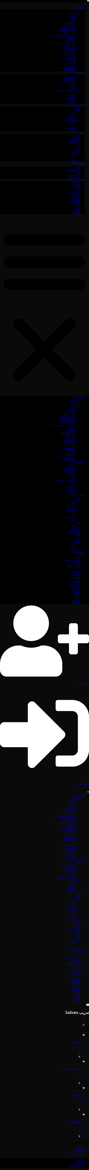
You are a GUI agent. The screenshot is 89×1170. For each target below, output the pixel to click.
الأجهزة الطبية (70, 65)
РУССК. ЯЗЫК (74, 187)
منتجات (77, 172)
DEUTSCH (76, 197)
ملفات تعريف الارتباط (76, 1155)
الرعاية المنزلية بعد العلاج (66, 90)
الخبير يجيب (71, 115)
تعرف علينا (81, 132)
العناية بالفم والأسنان (68, 58)
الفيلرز (73, 88)
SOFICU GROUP (73, 142)
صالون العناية (71, 127)
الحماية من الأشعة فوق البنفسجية (63, 35)
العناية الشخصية (70, 50)
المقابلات (76, 150)
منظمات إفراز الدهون (68, 30)
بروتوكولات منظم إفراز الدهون (72, 1069)
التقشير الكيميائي (69, 78)
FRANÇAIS (76, 200)
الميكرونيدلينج (71, 63)
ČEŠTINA (76, 205)
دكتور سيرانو (75, 93)
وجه (74, 123)
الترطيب (72, 20)
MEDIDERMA (79, 73)
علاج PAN (72, 85)
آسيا (74, 157)
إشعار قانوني (80, 1150)
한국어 (77, 207)
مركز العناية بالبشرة (72, 120)
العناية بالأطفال (70, 45)
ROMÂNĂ (76, 212)
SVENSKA (76, 202)
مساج (74, 130)
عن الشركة (76, 137)
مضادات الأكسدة (69, 23)
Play (83, 1049)
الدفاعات (72, 55)
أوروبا (74, 160)
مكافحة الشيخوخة (69, 25)
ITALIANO (76, 192)
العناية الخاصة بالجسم (68, 43)
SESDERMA (80, 8)
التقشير (73, 95)
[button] (44, 305)
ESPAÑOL (76, 182)
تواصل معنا (80, 1147)
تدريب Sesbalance (77, 1122)
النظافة (73, 18)
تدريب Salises (79, 1042)
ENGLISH (76, 185)
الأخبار (78, 145)
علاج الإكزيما (71, 38)
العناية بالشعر (71, 40)
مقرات (77, 108)
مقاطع (82, 165)
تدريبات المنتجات (73, 75)
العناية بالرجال (70, 48)
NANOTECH (75, 140)
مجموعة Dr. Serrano (68, 68)
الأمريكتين (72, 155)
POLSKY (77, 210)
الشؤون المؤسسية (73, 175)
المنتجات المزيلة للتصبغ (67, 28)
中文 (78, 190)
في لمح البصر (71, 118)
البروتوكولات (75, 10)
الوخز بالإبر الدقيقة (69, 80)
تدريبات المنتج (75, 15)
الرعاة (78, 147)
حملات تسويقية (74, 13)
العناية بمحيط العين (69, 33)
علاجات (73, 113)
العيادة (77, 110)
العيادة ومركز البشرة (77, 105)
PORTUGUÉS (74, 195)
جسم (74, 125)
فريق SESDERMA (78, 162)
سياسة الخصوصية (78, 1152)
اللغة (83, 180)
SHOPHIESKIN (70, 70)
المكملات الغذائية (69, 53)
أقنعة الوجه (72, 60)
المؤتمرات (76, 152)
